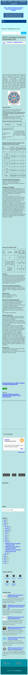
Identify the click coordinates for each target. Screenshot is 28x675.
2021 (5, 525)
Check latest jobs (6, 396)
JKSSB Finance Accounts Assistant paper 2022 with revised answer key (16, 607)
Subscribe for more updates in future (11, 395)
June (6, 535)
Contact (16, 1)
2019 (5, 556)
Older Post (21, 474)
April (6, 538)
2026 (5, 520)
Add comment (21, 452)
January (7, 553)
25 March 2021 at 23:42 (10, 441)
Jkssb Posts (18, 670)
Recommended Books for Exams (10, 394)
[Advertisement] (14, 59)
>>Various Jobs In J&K (10, 551)
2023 (5, 521)
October (7, 528)
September (7, 530)
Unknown (7, 439)
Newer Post (6, 474)
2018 (5, 558)
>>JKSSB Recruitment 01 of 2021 (13, 549)
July (6, 533)
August (7, 531)
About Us (10, 1)
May (6, 536)
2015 (5, 563)
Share (5, 388)
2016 (5, 561)
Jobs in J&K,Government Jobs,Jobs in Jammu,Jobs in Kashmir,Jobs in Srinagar (13, 9)
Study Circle (14, 3)
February (7, 541)
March (6, 540)
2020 (5, 554)
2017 (5, 559)
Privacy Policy (22, 1)
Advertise (4, 1)
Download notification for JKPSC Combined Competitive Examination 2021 (13, 383)
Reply (21, 448)
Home (14, 474)
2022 (5, 523)
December (7, 526)
